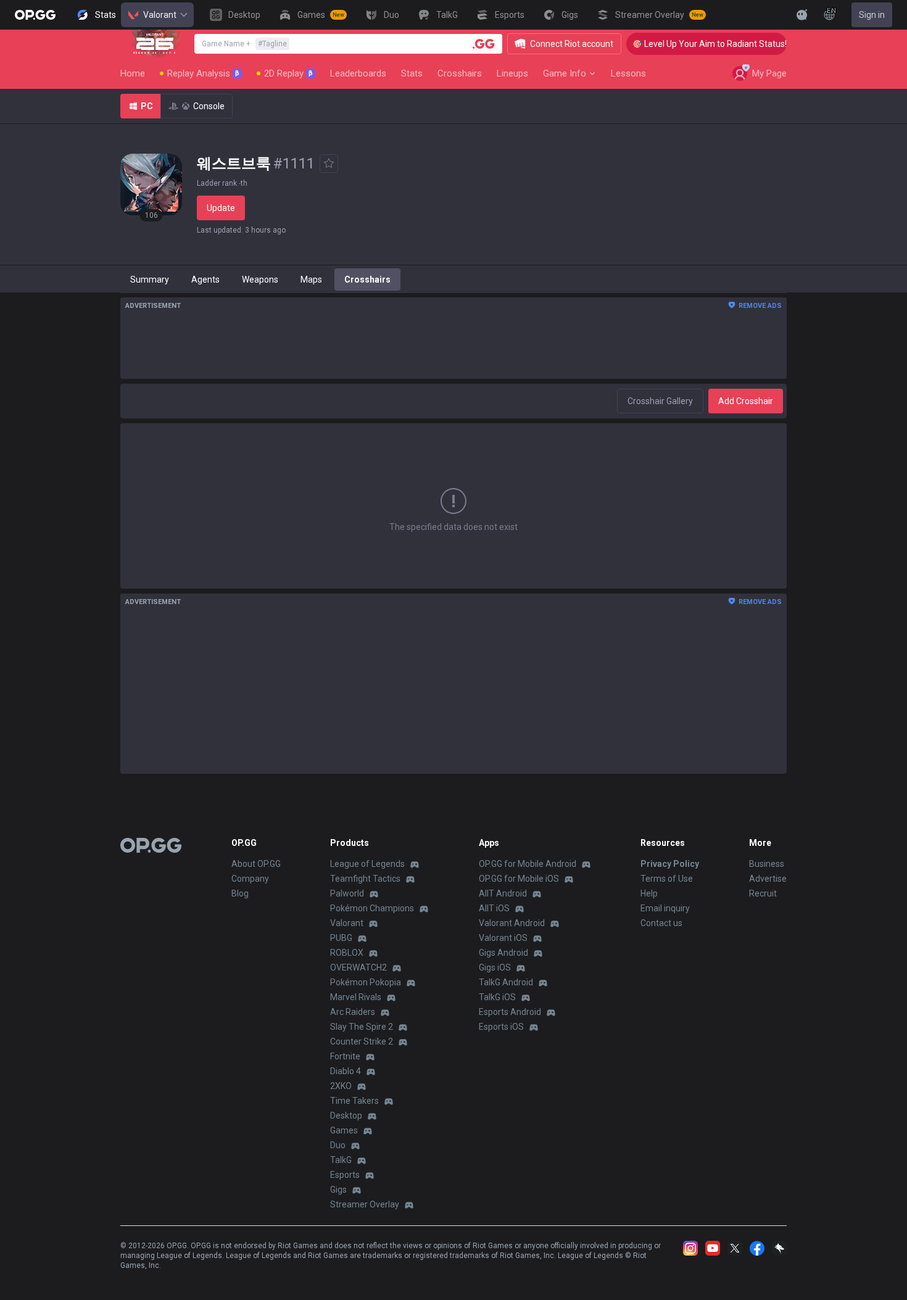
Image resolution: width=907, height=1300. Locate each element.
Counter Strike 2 (361, 1041)
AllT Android (503, 893)
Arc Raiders (352, 1012)
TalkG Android (506, 982)
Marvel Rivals (355, 997)
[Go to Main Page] (35, 15)
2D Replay (288, 73)
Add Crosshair (745, 401)
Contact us (661, 923)
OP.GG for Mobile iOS (519, 879)
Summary (149, 279)
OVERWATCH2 (358, 967)
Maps (311, 279)
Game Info (564, 73)
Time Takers (354, 1101)
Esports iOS (501, 1027)
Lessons (628, 73)
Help (649, 893)
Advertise (768, 879)
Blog (240, 893)
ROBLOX (346, 953)
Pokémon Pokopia (365, 982)
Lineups (512, 73)
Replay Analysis (203, 73)
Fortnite (345, 1056)
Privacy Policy (669, 864)
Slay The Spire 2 (361, 1027)
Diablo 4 (345, 1071)
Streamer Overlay (364, 1204)
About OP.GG (256, 864)
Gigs (338, 1189)
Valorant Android (512, 923)
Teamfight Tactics (365, 879)
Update (221, 208)
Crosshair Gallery (660, 401)
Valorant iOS (503, 938)
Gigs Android (503, 953)
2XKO (341, 1086)
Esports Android (510, 1012)
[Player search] (484, 43)
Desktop (346, 1115)
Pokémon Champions (372, 908)
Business (766, 864)
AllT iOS (494, 908)
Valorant (159, 15)
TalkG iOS (497, 997)
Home (132, 73)
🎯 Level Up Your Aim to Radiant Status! (696, 44)
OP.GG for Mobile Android (527, 864)
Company (250, 879)
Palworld (347, 893)
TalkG (341, 1160)
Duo (338, 1145)
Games (344, 1130)
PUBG (341, 938)
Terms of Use (666, 879)
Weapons (260, 279)
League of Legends (367, 864)
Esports (345, 1175)
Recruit (763, 893)
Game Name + (244, 43)
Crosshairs (459, 73)
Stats (412, 73)
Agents (205, 279)
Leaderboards (358, 73)
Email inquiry (665, 908)
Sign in (872, 15)
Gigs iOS (495, 967)
